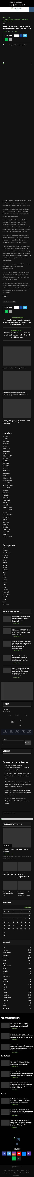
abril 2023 (5, 527)
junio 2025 (6, 463)
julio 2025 (5, 461)
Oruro (4, 572)
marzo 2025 (6, 470)
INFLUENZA (6, 301)
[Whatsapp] (14, 1158)
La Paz (5, 562)
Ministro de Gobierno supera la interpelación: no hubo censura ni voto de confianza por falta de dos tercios (21, 631)
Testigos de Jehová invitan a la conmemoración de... (23, 893)
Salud (4, 587)
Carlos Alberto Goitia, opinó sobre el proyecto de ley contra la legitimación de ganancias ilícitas (15, 394)
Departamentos (12, 1170)
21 (21, 925)
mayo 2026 (6, 443)
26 (13, 929)
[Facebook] (4, 1153)
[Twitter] (9, 1153)
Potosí (4, 584)
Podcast (5, 580)
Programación (16, 1175)
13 (17, 922)
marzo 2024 (6, 500)
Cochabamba (6, 553)
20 (17, 925)
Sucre (4, 599)
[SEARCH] (29, 813)
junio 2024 (6, 492)
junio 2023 (6, 522)
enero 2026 (6, 453)
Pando (4, 577)
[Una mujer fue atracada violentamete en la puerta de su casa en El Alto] (24, 866)
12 (13, 922)
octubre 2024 (6, 483)
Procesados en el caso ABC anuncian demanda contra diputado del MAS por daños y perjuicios (17, 322)
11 (9, 922)
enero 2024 (6, 505)
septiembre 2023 (8, 515)
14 (21, 922)
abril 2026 (5, 446)
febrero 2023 (6, 532)
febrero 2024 (6, 502)
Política (5, 582)
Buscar (5, 739)
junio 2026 (6, 441)
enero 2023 (6, 534)
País (4, 23)
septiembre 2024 (8, 485)
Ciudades (5, 550)
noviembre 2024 (7, 480)
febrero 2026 (6, 451)
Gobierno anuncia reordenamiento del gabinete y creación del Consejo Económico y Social (17, 767)
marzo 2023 (6, 529)
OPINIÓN (5, 570)
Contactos (19, 2)
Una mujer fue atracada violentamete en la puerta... (23, 875)
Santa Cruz (6, 589)
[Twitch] (29, 1153)
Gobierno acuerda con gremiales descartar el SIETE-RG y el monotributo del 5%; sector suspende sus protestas (18, 784)
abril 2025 (5, 468)
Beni (4, 548)
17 (4, 925)
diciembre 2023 (7, 507)
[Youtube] (19, 1153)
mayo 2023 (6, 524)
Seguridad (6, 592)
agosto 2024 (6, 488)
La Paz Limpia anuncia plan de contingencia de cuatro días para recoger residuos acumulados (21, 619)
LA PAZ (5, 565)
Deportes (5, 555)
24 (4, 929)
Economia (5, 557)
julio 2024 (5, 490)
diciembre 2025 (7, 456)
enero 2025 (6, 475)
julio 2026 (5, 439)
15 (25, 922)
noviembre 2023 (7, 510)
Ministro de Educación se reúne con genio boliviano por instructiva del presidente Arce (17, 335)
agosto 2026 (6, 436)
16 (29, 922)
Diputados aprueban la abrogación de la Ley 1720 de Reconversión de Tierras (18, 801)
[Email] (24, 1154)
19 (13, 925)
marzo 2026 (6, 448)
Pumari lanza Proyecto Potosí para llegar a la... (10, 874)
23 (29, 925)
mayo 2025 (6, 466)
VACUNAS (13, 301)
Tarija (4, 602)
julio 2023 (5, 519)
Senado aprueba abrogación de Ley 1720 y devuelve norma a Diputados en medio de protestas (18, 793)
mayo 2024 (6, 495)
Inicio (4, 1170)
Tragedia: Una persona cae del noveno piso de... (9, 893)
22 (25, 925)
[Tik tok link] (24, 5)
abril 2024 (5, 497)
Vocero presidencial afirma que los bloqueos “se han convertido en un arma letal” (18, 776)
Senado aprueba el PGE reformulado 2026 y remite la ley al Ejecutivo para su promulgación (16, 422)
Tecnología (6, 604)
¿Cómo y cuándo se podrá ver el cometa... (15, 850)
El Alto (4, 560)
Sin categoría (6, 594)
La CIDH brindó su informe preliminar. (14, 368)
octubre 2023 (6, 512)
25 (9, 929)
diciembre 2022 (7, 537)
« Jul (4, 935)
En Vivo (28, 1173)
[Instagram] (14, 1153)
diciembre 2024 (7, 478)
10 (4, 922)
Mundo (5, 567)
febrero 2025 (6, 473)
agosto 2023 (6, 517)
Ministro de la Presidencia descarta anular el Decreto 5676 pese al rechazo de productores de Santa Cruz (20, 658)
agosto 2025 (6, 458)
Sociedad (5, 597)
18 (9, 925)
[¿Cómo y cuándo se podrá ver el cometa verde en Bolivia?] (17, 837)
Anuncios (12, 2)
